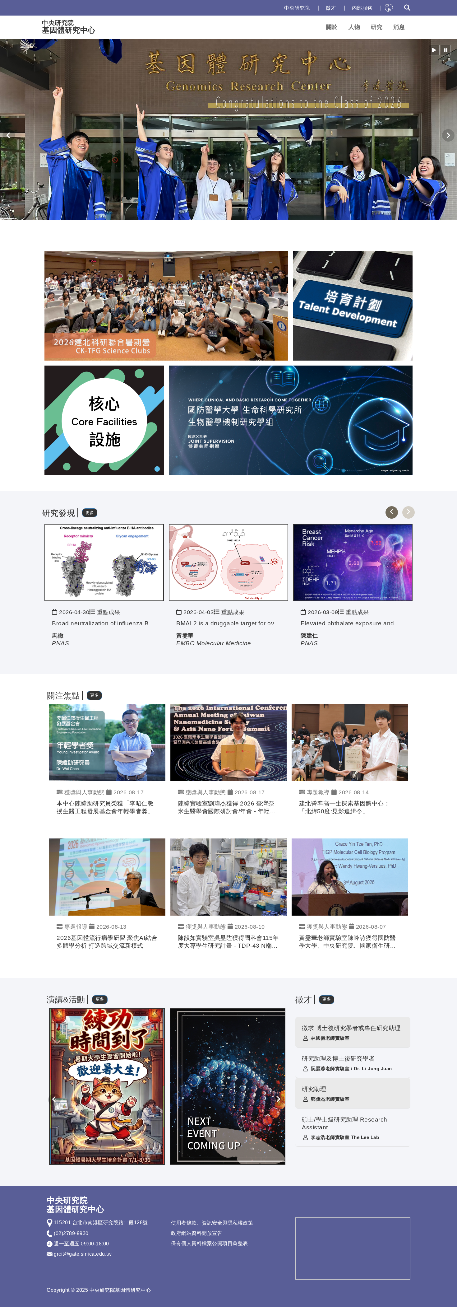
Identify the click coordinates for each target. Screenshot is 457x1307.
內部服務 (362, 8)
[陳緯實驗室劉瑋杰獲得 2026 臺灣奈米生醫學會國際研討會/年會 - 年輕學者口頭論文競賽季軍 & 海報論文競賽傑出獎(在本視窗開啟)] (228, 742)
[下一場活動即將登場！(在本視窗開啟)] (227, 1086)
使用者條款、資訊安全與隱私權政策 (212, 1222)
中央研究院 (297, 8)
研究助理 (314, 1089)
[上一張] (391, 512)
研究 (376, 27)
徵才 (331, 8)
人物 (354, 27)
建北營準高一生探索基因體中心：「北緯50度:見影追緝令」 (344, 807)
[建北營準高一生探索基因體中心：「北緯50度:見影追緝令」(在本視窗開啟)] (350, 742)
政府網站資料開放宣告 (196, 1233)
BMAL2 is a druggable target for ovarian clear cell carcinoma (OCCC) (228, 623)
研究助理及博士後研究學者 (338, 1058)
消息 (399, 27)
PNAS (60, 643)
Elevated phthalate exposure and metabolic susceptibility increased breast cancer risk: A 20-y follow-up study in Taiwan (353, 623)
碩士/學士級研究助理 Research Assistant (344, 1123)
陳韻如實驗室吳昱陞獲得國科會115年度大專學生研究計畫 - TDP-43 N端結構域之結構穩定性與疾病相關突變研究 (228, 942)
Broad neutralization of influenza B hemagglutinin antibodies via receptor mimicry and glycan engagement (104, 623)
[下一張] (408, 512)
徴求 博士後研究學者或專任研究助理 (351, 1028)
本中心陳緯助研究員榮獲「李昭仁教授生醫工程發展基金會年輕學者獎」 (105, 807)
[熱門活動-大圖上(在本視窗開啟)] (166, 305)
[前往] (104, 562)
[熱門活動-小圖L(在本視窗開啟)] (104, 419)
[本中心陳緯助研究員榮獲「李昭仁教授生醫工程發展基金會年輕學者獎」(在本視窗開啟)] (107, 742)
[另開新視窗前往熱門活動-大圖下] (291, 419)
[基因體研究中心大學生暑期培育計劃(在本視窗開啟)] (107, 1086)
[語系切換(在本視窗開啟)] (389, 8)
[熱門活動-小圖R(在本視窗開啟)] (353, 305)
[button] (434, 50)
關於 (332, 27)
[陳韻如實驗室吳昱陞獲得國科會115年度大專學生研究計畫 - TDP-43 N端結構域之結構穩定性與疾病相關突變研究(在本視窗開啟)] (228, 876)
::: (273, 8)
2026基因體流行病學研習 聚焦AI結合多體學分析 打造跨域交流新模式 (107, 942)
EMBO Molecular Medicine (213, 643)
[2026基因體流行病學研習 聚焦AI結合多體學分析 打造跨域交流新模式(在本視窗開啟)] (107, 876)
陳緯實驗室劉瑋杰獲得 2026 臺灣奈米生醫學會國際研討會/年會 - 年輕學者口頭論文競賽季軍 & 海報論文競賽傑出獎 (227, 807)
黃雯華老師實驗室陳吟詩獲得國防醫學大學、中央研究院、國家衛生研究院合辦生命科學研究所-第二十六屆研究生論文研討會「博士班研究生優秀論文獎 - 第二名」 (348, 942)
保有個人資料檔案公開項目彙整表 (209, 1243)
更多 (89, 512)
